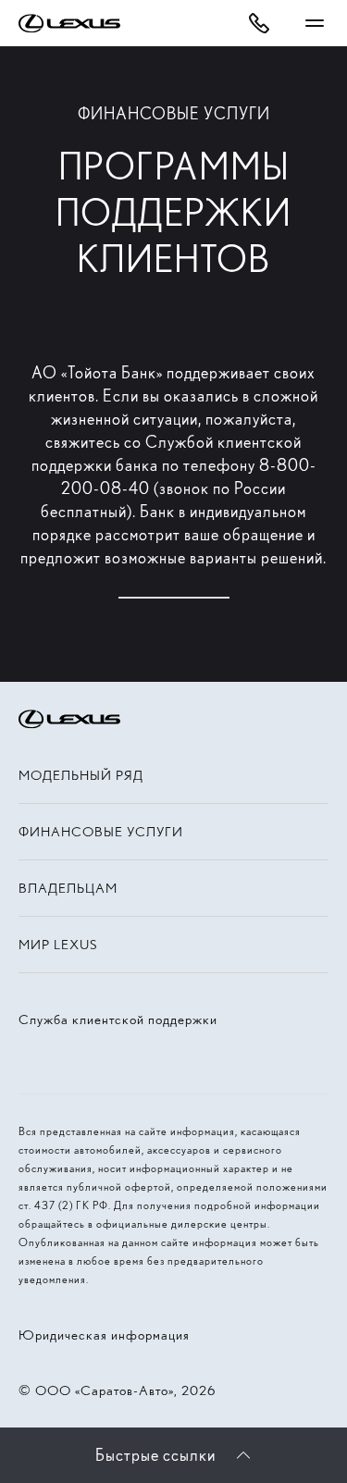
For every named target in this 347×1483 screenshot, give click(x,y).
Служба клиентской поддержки (118, 1019)
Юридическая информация (104, 1335)
